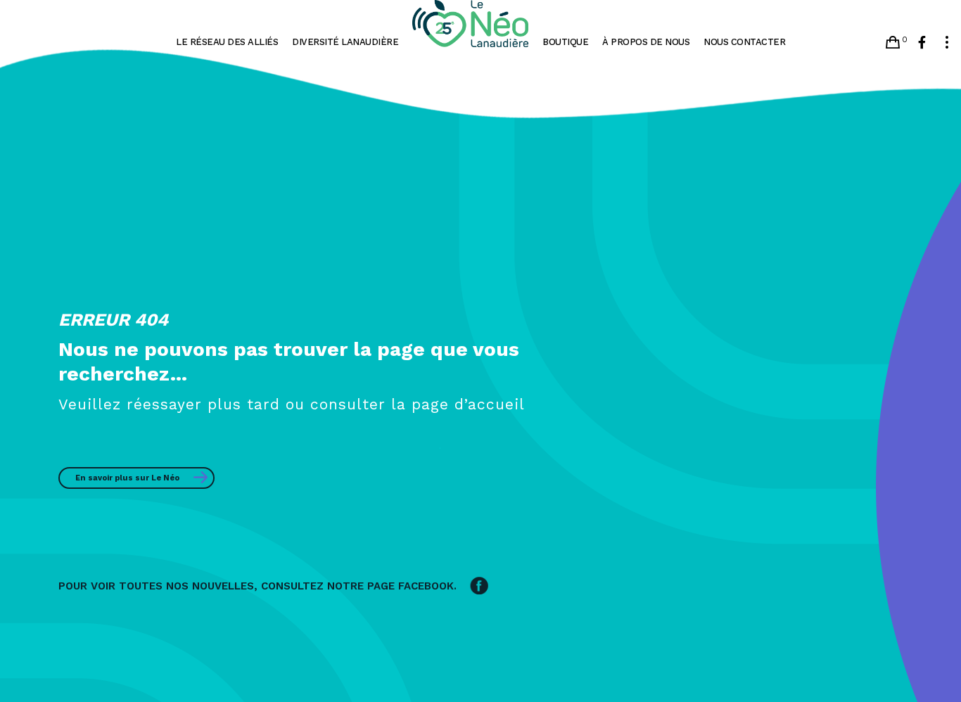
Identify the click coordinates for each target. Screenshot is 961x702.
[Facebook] (922, 42)
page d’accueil (468, 404)
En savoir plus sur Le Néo (127, 478)
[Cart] (893, 42)
